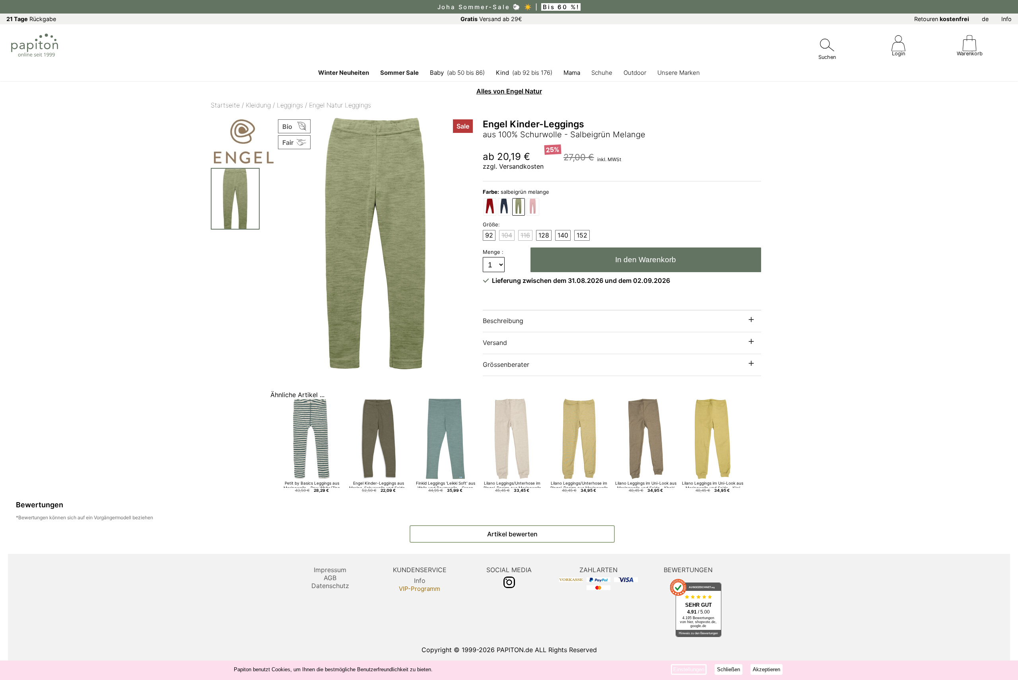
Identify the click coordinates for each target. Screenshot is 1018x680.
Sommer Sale (399, 72)
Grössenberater (506, 364)
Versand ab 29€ (491, 19)
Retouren (941, 19)
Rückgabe (31, 19)
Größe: (491, 224)
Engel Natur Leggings (340, 105)
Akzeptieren (766, 669)
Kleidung (258, 105)
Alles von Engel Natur (509, 91)
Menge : (494, 252)
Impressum (330, 570)
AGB (330, 578)
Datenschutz (330, 586)
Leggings (290, 105)
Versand (495, 343)
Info (1006, 19)
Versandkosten (521, 166)
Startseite (225, 105)
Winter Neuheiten (343, 72)
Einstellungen (688, 669)
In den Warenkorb (645, 259)
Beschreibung (503, 321)
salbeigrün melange (516, 192)
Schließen (728, 669)
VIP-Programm (419, 588)
